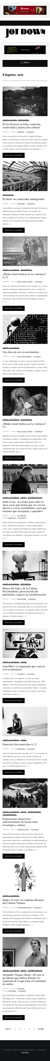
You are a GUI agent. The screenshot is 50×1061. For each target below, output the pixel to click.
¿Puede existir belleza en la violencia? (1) (24, 425)
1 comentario (37, 356)
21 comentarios (22, 518)
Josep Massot (21, 674)
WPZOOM (25, 1052)
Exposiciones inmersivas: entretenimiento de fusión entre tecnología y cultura (20, 822)
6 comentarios (39, 431)
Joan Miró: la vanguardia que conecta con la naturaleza (24, 667)
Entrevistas (35, 497)
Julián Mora (20, 132)
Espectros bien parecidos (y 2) (20, 744)
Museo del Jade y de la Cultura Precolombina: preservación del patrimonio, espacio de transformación (24, 591)
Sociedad (8, 195)
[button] (25, 63)
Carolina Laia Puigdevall (24, 907)
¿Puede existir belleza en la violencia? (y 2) (24, 275)
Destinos (23, 120)
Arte (23, 497)
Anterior (8, 1029)
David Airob (12, 518)
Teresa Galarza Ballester (24, 356)
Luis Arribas (21, 988)
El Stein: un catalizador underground (23, 199)
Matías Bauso (21, 749)
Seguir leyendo (13, 155)
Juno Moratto (21, 203)
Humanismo (34, 811)
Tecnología (9, 814)
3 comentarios (22, 991)
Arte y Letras (11, 270)
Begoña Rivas (12, 991)
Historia (25, 584)
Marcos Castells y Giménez (25, 281)
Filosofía (26, 270)
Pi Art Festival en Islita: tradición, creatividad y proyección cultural (22, 125)
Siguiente (41, 1029)
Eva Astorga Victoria (23, 829)
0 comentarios (30, 132)
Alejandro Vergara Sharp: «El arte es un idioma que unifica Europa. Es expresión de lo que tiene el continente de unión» (24, 979)
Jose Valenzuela (21, 515)
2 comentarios (39, 281)
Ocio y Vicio (10, 120)
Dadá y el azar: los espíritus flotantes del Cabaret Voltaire (23, 901)
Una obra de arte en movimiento (21, 352)
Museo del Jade (21, 599)
